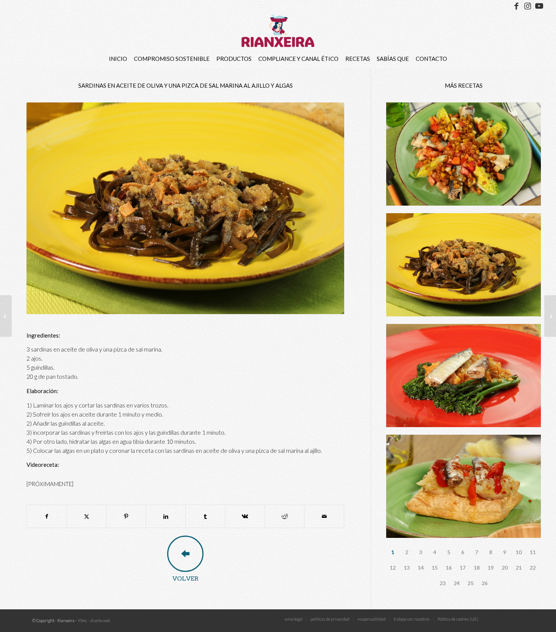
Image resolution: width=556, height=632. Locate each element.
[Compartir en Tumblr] (205, 516)
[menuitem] (118, 58)
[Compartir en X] (86, 516)
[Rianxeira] (278, 30)
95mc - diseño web (94, 620)
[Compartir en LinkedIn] (165, 516)
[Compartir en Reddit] (284, 516)
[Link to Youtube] (539, 5)
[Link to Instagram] (527, 5)
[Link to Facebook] (516, 5)
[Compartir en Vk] (245, 516)
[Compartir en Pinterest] (126, 516)
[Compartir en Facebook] (47, 516)
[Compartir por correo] (324, 516)
